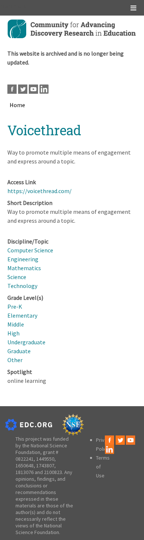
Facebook (12, 89)
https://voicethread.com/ (39, 191)
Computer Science (30, 250)
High (13, 333)
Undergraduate (26, 342)
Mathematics (24, 268)
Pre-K (14, 306)
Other (15, 360)
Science (16, 277)
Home (17, 105)
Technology (22, 285)
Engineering (22, 259)
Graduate (19, 351)
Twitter (22, 89)
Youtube (33, 89)
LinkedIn (44, 89)
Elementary (22, 315)
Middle (15, 324)
